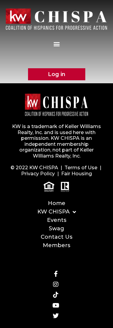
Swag (56, 228)
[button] (56, 44)
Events (56, 220)
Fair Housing (76, 173)
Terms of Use (80, 167)
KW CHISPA (53, 211)
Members (56, 245)
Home (56, 203)
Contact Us (56, 237)
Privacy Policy (38, 173)
